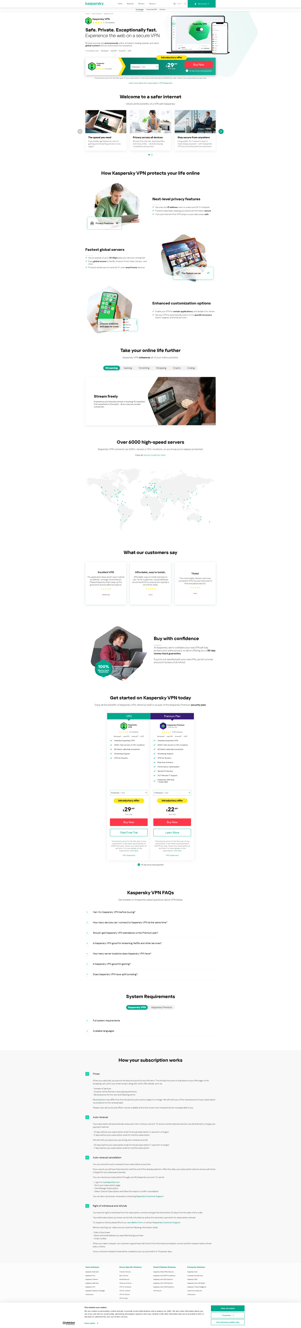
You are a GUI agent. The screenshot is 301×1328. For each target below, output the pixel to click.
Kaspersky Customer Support (149, 1196)
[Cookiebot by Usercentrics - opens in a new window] (69, 1323)
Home (120, 4)
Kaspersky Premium (91, 1279)
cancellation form (135, 1222)
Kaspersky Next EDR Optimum (163, 1279)
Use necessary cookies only (227, 1322)
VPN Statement (165, 83)
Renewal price (99, 1099)
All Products (157, 1291)
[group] (105, 130)
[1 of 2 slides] (149, 154)
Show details (89, 1323)
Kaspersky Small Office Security (163, 1272)
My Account (202, 4)
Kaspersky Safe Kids (92, 1283)
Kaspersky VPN (90, 1287)
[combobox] (179, 4)
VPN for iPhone (124, 1294)
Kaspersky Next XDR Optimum (163, 1283)
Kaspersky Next (192, 1272)
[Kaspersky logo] (94, 3)
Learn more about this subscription (143, 83)
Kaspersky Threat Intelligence (196, 1287)
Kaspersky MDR (192, 1279)
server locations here (154, 455)
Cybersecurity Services (195, 1275)
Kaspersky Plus (90, 1275)
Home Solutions (92, 1267)
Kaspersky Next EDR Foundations (164, 1275)
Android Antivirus (125, 1272)
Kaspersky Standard (92, 1272)
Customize (226, 1315)
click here (134, 851)
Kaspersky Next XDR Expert (196, 1283)
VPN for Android (124, 1291)
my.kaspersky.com (111, 1182)
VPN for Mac (123, 1298)
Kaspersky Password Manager (95, 1291)
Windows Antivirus (125, 1283)
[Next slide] (221, 131)
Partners (141, 4)
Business (130, 4)
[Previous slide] (80, 131)
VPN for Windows (125, 1287)
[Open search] (185, 4)
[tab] (111, 368)
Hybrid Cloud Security (194, 1291)
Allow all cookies (228, 1308)
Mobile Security (124, 1279)
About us (152, 4)
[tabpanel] (150, 401)
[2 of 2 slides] (151, 154)
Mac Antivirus (123, 1275)
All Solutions (89, 1294)
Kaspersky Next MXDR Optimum (163, 1287)
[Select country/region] (174, 4)
